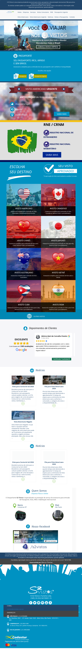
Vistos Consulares (43, 12)
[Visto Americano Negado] (23, 415)
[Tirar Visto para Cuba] (24, 293)
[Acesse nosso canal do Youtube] (46, 602)
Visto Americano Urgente (38, 17)
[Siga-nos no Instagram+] (42, 602)
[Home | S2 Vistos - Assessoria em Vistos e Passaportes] (10, 12)
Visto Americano (23, 17)
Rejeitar (16, 646)
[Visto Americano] (24, 197)
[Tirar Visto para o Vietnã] (58, 261)
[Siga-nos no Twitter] (34, 602)
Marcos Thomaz (47, 562)
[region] (26, 638)
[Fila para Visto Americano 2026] (54, 380)
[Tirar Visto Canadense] (58, 197)
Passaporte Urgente (61, 12)
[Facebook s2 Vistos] (35, 541)
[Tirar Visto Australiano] (24, 261)
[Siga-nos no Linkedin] (38, 602)
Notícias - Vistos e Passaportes (58, 17)
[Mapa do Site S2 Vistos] (50, 602)
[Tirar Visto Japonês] (58, 229)
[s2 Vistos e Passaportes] (41, 35)
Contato (72, 17)
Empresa (26, 12)
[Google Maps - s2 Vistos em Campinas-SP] (15, 514)
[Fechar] (46, 628)
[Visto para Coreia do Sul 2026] (23, 380)
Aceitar (36, 646)
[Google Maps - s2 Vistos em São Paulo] (53, 514)
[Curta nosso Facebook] (30, 602)
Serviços (33, 12)
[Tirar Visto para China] (24, 229)
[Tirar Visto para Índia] (58, 293)
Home (20, 12)
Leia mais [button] (41, 353)
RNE (51, 12)
